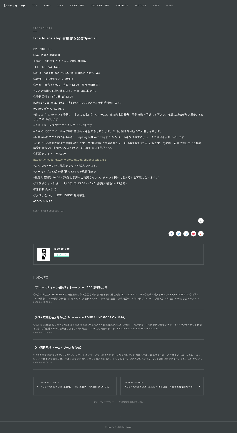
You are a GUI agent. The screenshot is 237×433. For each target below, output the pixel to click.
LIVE (60, 5)
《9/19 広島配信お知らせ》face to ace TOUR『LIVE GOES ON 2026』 (80, 317)
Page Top (118, 417)
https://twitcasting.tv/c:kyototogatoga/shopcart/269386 (69, 159)
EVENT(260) (39, 210)
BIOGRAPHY (77, 5)
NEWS (47, 5)
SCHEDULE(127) (55, 210)
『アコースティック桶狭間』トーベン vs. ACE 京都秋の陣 (70, 287)
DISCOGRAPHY (100, 5)
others (169, 5)
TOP (34, 5)
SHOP (156, 5)
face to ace (14, 5)
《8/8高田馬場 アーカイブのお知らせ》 (58, 347)
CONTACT (122, 5)
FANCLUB (140, 5)
